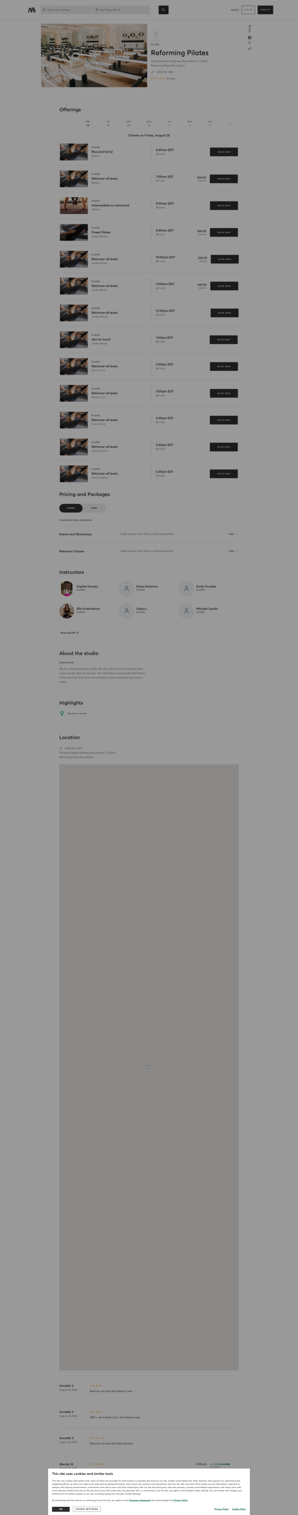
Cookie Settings (86, 1509)
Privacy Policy (180, 1500)
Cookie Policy (239, 1509)
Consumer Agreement (140, 1500)
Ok (61, 1509)
